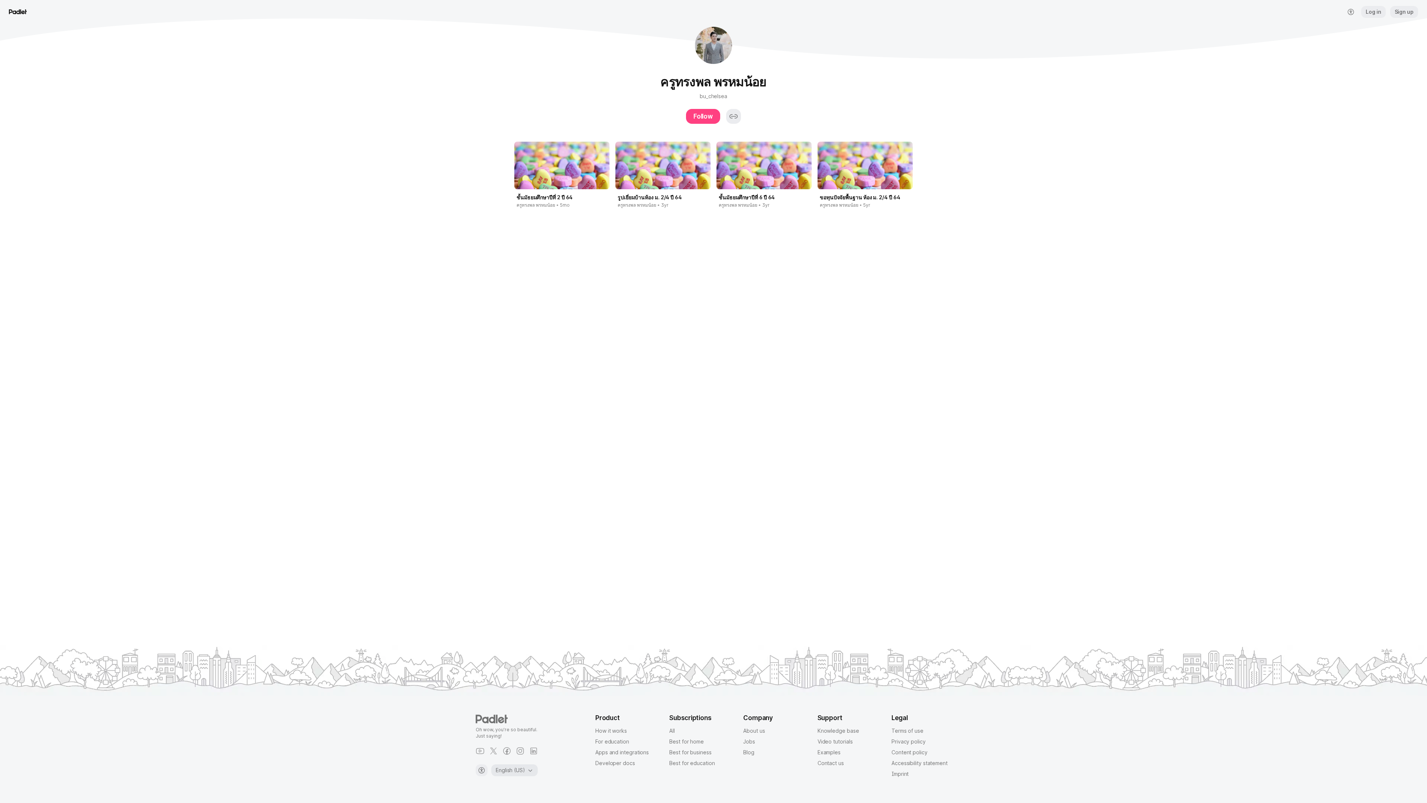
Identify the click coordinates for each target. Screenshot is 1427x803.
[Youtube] (480, 750)
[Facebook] (506, 750)
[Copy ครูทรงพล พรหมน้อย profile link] (733, 116)
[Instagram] (520, 750)
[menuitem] (1351, 12)
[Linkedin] (533, 750)
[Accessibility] (482, 770)
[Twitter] (493, 750)
